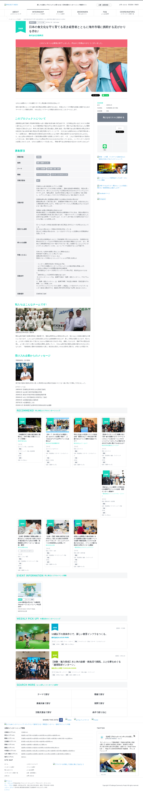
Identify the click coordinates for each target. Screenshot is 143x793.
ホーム (6, 764)
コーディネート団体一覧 (127, 13)
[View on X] (134, 736)
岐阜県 (24, 744)
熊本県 (42, 754)
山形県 (50, 735)
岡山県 (37, 750)
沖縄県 (68, 754)
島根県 (30, 750)
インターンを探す (9, 767)
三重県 (43, 744)
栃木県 (31, 738)
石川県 (37, 741)
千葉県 (49, 738)
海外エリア (9, 757)
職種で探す (99, 694)
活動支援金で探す (44, 712)
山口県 (49, 750)
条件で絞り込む (99, 712)
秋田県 (43, 735)
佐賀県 (31, 754)
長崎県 (36, 754)
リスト (120, 128)
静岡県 (31, 744)
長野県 (49, 741)
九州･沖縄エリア (10, 754)
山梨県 (70, 738)
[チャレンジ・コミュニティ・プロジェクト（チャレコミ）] (8, 781)
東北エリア (9, 735)
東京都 (56, 738)
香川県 (60, 750)
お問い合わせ (123, 4)
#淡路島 (125, 749)
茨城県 (24, 738)
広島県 (43, 750)
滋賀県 (24, 747)
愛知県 (37, 744)
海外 (23, 757)
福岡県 (24, 754)
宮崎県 (55, 754)
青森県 (24, 735)
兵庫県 (42, 747)
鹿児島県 (61, 754)
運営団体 (131, 4)
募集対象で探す (44, 703)
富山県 (31, 741)
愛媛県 (66, 750)
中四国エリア (10, 750)
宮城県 (37, 735)
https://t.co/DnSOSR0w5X (113, 749)
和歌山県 (55, 747)
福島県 (56, 735)
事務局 (137, 4)
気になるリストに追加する (113, 117)
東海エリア (9, 744)
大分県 (49, 754)
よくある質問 (105, 13)
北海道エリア (9, 732)
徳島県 (54, 750)
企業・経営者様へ (104, 5)
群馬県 (37, 738)
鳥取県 (24, 750)
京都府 (30, 747)
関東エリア (9, 738)
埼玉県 (43, 738)
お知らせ (6, 775)
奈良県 (49, 747)
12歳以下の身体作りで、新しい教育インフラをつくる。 (80, 634)
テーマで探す (44, 694)
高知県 (72, 750)
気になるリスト (82, 13)
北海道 (24, 732)
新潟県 (24, 741)
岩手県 (30, 735)
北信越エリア (10, 741)
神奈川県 (63, 738)
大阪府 (36, 747)
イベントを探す (60, 13)
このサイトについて (15, 13)
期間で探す (99, 703)
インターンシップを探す (38, 13)
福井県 (43, 741)
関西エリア (9, 747)
